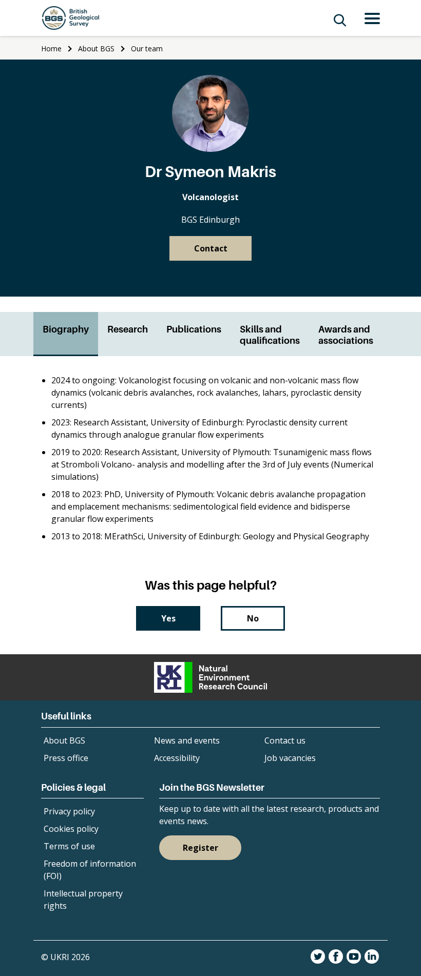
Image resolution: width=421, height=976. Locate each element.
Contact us (284, 740)
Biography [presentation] (66, 329)
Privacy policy (69, 811)
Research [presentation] (127, 329)
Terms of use (69, 846)
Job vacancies (290, 758)
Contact (210, 248)
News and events (187, 740)
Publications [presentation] (193, 329)
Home (51, 48)
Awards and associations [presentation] (345, 335)
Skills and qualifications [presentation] (270, 335)
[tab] (65, 334)
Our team (147, 48)
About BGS (96, 48)
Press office (66, 758)
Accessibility (177, 758)
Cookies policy (71, 828)
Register (200, 847)
